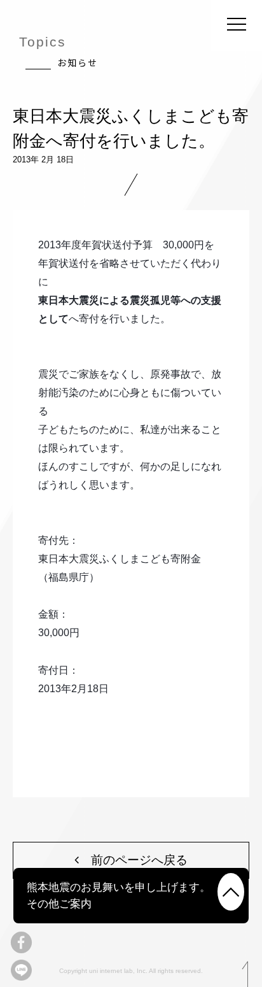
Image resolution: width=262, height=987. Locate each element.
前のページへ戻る (133, 860)
